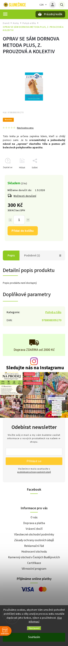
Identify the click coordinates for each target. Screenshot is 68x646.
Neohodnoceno (25, 128)
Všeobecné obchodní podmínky (34, 534)
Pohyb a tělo (53, 312)
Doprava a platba (34, 523)
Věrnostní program (34, 569)
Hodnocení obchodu (34, 552)
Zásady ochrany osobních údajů (34, 540)
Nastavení (34, 628)
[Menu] (5, 14)
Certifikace (34, 563)
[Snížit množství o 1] (10, 220)
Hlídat (22, 167)
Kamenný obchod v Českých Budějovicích (34, 557)
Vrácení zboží (34, 529)
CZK (41, 4)
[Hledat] (61, 4)
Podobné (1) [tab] (32, 255)
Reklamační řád (34, 546)
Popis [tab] (11, 255)
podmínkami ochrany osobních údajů (34, 472)
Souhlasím (34, 637)
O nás (34, 517)
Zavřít (53, 174)
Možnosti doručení (25, 196)
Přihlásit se (34, 461)
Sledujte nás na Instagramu (35, 367)
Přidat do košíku (23, 230)
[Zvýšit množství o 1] (28, 220)
